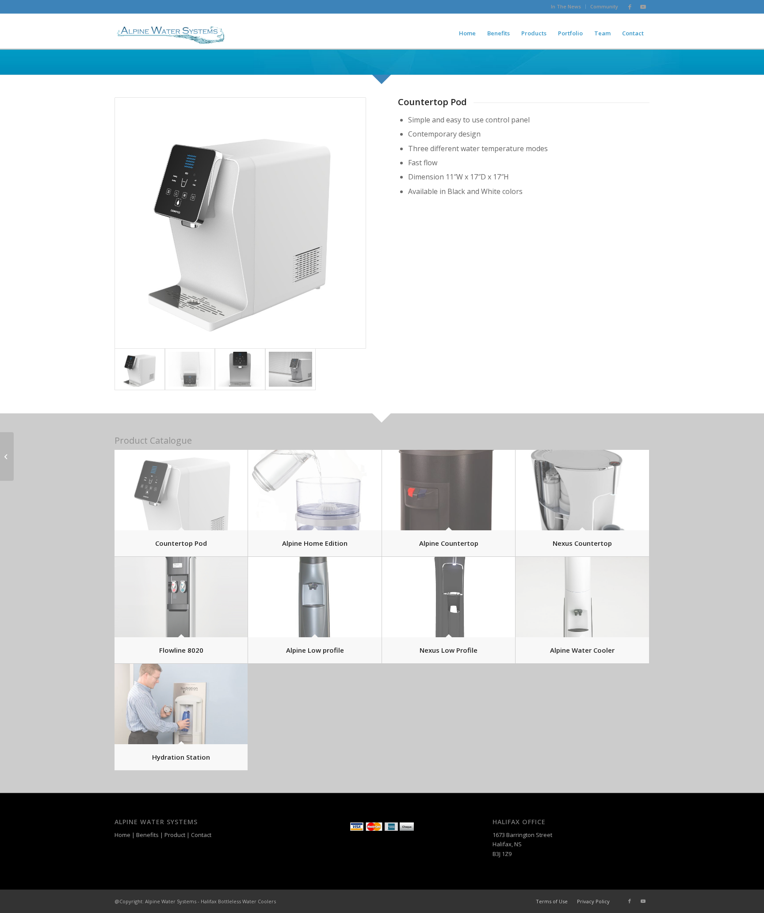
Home (122, 835)
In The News (566, 6)
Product (174, 835)
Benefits (147, 835)
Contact (201, 835)
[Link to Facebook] (629, 6)
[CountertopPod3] (290, 369)
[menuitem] (566, 6)
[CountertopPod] (240, 369)
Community (604, 6)
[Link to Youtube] (642, 6)
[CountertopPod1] (240, 223)
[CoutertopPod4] (190, 369)
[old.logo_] (171, 33)
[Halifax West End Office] (7, 456)
